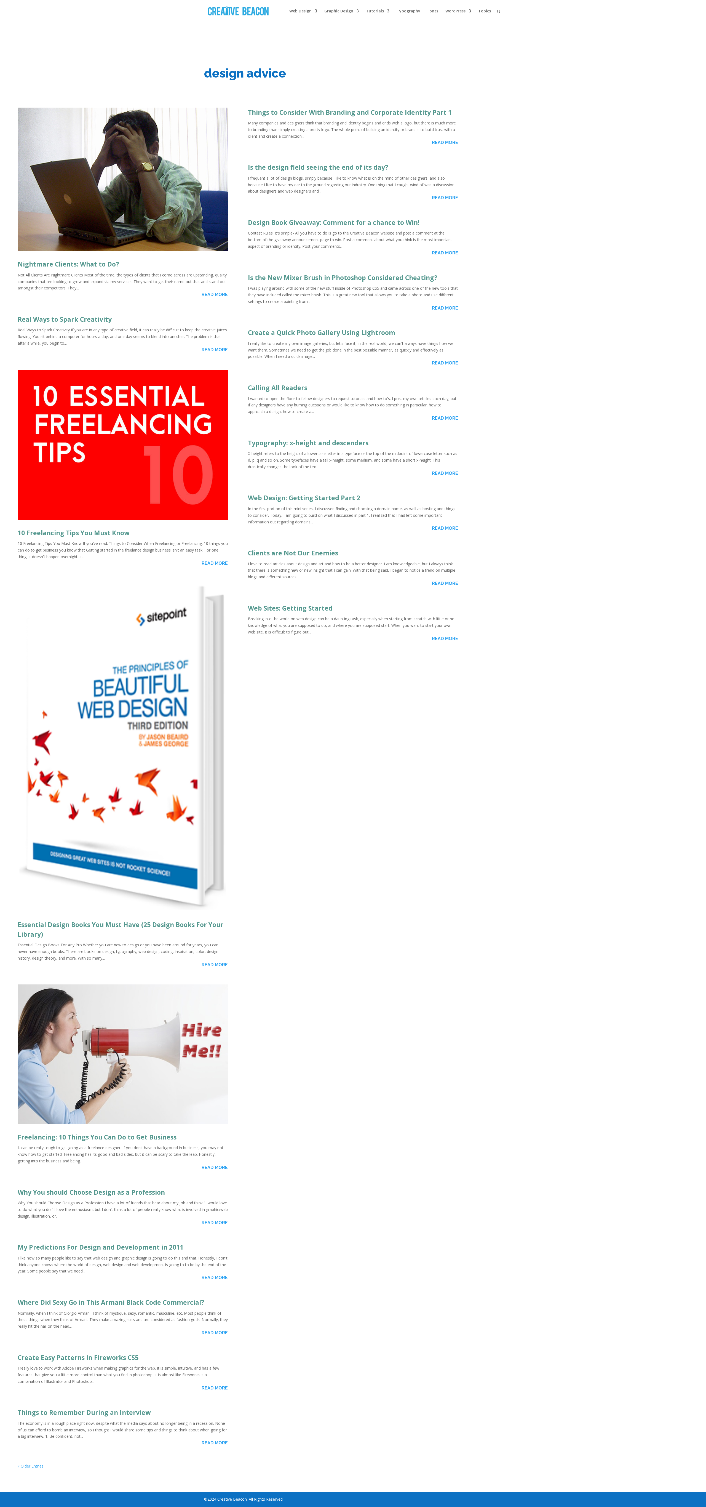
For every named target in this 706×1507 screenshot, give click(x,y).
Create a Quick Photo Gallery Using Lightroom (321, 332)
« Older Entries (31, 1466)
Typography (408, 11)
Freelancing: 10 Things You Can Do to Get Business (97, 1137)
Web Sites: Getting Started (290, 608)
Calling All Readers (277, 387)
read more (215, 294)
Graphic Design (338, 11)
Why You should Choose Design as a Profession (91, 1192)
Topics (484, 11)
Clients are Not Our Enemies (293, 553)
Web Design (300, 11)
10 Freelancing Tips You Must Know (74, 532)
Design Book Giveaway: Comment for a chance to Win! (333, 222)
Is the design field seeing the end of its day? (318, 167)
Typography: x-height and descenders (308, 442)
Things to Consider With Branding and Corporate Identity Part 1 (350, 112)
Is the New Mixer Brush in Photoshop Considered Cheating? (342, 277)
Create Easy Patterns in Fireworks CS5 (78, 1357)
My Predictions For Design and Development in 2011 (100, 1247)
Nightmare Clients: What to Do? (68, 264)
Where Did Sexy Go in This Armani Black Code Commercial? (111, 1302)
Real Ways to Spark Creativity (65, 319)
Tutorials (375, 11)
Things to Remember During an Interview (84, 1412)
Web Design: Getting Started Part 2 (304, 497)
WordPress (455, 11)
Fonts (432, 11)
